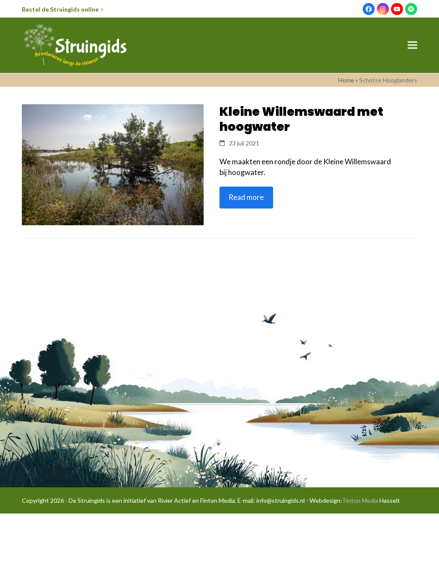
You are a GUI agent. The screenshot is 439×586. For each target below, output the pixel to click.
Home (346, 80)
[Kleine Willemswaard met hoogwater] (113, 163)
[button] (412, 45)
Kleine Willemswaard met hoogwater (301, 119)
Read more (246, 197)
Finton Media (360, 500)
